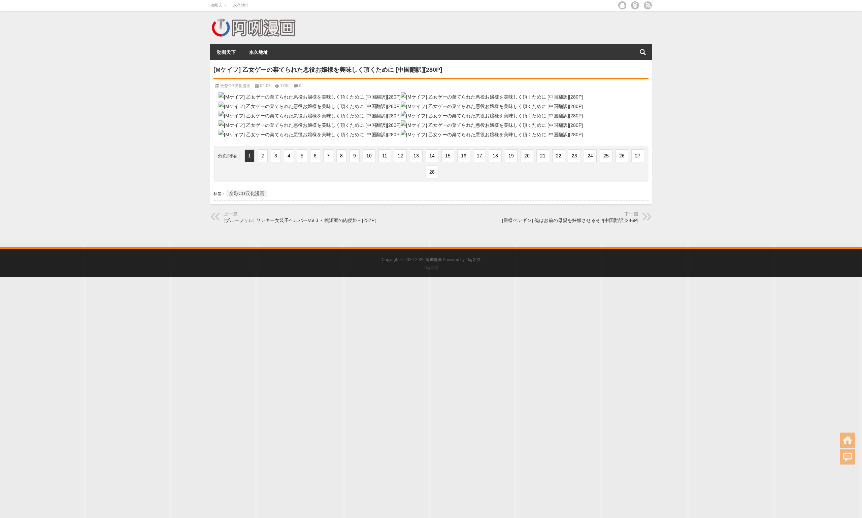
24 (590, 155)
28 (432, 172)
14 (432, 155)
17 (479, 155)
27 (637, 155)
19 (511, 155)
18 (495, 155)
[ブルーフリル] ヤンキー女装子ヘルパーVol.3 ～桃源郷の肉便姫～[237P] (300, 220)
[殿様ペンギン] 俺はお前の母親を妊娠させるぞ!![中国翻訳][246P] (570, 220)
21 (542, 155)
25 (606, 155)
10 (369, 155)
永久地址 (241, 5)
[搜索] (643, 52)
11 (384, 155)
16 (463, 155)
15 (448, 155)
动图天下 (218, 5)
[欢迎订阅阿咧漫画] (648, 5)
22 (558, 155)
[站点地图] (635, 5)
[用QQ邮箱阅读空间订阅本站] (622, 5)
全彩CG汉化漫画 (235, 85)
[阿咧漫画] (253, 19)
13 (416, 155)
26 (622, 155)
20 (527, 155)
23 (574, 155)
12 (400, 155)
